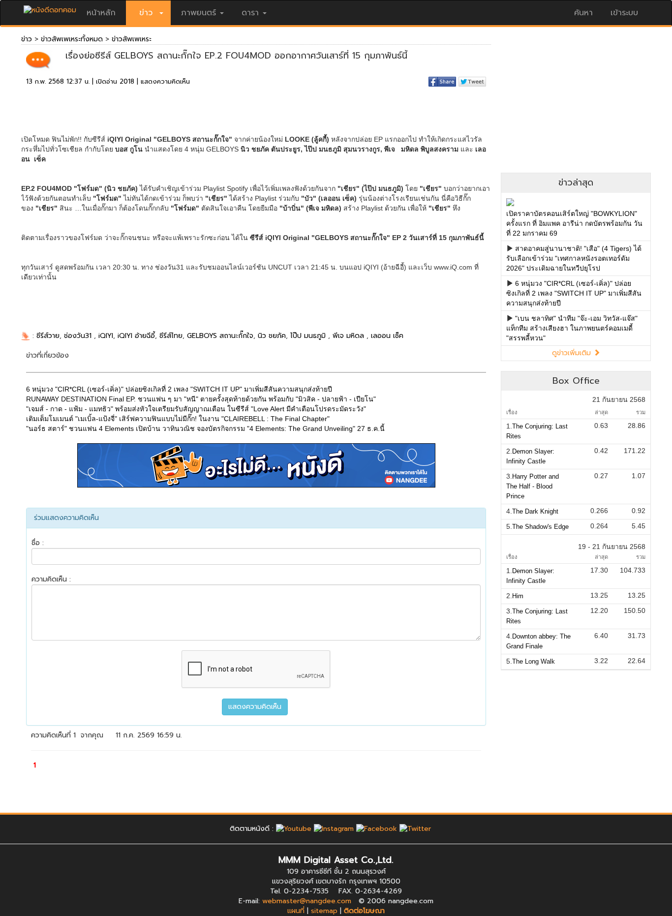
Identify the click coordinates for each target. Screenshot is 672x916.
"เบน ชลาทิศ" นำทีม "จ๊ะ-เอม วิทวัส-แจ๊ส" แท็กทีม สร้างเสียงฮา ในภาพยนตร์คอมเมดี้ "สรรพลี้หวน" (572, 328)
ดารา (250, 13)
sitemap (324, 911)
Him (517, 596)
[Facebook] (376, 829)
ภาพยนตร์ (198, 13)
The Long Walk (533, 661)
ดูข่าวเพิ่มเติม (572, 353)
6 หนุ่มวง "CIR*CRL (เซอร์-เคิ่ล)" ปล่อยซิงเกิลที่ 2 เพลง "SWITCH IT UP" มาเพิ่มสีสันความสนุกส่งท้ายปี (573, 293)
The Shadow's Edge (540, 526)
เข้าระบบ (624, 13)
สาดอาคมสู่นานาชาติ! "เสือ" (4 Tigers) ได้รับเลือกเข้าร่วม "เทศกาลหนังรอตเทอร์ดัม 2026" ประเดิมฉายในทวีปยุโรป (573, 258)
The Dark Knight (535, 511)
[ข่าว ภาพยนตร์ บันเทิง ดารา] (50, 7)
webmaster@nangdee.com (306, 901)
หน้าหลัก (101, 13)
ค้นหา (583, 13)
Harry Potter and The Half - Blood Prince (532, 486)
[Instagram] (334, 829)
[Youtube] (293, 829)
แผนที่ (296, 911)
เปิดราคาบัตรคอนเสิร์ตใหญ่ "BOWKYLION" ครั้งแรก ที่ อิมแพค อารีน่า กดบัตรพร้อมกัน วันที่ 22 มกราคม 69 (574, 223)
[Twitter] (415, 829)
